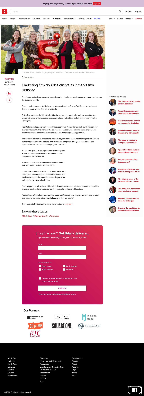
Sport (42, 381)
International (13, 375)
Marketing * (70, 269)
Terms (74, 372)
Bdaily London (47, 266)
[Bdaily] (5, 11)
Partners (128, 18)
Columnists (36, 18)
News (4, 18)
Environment (45, 372)
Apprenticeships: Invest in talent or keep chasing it (128, 151)
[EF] (35, 317)
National (11, 372)
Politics (43, 375)
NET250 (97, 18)
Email (40, 253)
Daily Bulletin (77, 358)
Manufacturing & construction (51, 367)
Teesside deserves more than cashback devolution (128, 112)
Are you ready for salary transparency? (127, 160)
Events (89, 18)
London (11, 369)
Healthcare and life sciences (50, 361)
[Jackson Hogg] (89, 317)
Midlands (11, 367)
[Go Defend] (35, 325)
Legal (74, 369)
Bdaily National (71, 266)
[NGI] (62, 317)
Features (46, 18)
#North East (27, 216)
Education (44, 358)
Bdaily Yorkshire (47, 269)
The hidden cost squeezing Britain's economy (129, 102)
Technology (44, 364)
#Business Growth (40, 216)
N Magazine (57, 18)
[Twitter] (9, 99)
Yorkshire (11, 361)
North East (12, 358)
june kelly (9, 81)
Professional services (48, 369)
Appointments (24, 18)
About (111, 18)
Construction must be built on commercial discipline (129, 121)
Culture (43, 378)
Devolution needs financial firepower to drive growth (128, 131)
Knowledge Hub (69, 18)
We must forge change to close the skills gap (128, 199)
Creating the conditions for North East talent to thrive (129, 209)
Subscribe (62, 288)
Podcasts (81, 18)
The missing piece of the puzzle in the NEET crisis (128, 180)
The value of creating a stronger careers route (127, 141)
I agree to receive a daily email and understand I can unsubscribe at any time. (59, 279)
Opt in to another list (45, 262)
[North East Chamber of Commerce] (89, 325)
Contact (120, 18)
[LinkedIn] (9, 93)
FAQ (73, 375)
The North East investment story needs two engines (129, 189)
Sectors (12, 18)
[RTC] (35, 333)
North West (12, 364)
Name (40, 244)
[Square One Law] (62, 325)
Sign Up (97, 3)
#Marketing (54, 216)
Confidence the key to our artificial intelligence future (129, 170)
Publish (129, 11)
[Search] (120, 11)
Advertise (138, 18)
